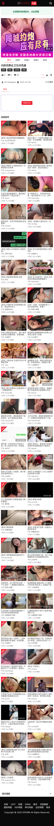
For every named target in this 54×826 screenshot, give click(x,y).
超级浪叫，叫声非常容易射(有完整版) (13, 222)
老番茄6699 (9, 309)
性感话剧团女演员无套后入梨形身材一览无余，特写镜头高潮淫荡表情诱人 (40, 696)
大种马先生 (8, 254)
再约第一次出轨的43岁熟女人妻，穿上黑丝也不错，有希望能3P (13, 446)
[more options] (50, 794)
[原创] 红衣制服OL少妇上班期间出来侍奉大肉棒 (40, 473)
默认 (9, 60)
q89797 (7, 448)
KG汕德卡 (34, 337)
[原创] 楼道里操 (7, 527)
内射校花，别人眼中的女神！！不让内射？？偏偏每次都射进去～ (13, 585)
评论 (5, 89)
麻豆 (35, 804)
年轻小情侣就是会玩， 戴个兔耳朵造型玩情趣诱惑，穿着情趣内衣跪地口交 (13, 334)
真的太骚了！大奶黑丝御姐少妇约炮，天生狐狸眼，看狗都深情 (40, 139)
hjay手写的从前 (10, 140)
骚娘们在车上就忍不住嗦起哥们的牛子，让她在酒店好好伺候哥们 (13, 724)
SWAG (28, 804)
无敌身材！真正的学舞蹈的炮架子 (40, 723)
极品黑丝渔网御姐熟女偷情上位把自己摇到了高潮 (40, 333)
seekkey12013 (10, 780)
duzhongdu (35, 198)
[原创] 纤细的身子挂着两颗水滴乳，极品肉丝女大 (13, 306)
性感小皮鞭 (35, 309)
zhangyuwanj (9, 170)
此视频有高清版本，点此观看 (26, 11)
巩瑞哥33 (34, 254)
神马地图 (29, 807)
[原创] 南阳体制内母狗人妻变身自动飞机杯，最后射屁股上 (40, 167)
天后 (6, 280)
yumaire (34, 669)
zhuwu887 (35, 726)
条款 (6, 804)
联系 (48, 807)
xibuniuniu (34, 476)
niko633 (8, 226)
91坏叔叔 (34, 643)
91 (26, 3)
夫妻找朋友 (8, 530)
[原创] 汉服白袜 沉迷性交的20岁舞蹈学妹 (13, 361)
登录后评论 (27, 103)
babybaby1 (35, 281)
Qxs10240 (8, 558)
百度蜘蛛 (44, 804)
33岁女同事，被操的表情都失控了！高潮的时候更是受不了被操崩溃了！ (40, 418)
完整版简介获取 (10, 615)
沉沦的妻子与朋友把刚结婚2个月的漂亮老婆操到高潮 (13, 612)
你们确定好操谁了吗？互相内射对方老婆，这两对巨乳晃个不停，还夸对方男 (40, 640)
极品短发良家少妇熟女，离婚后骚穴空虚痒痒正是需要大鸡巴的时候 (40, 390)
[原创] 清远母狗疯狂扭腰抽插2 (13, 138)
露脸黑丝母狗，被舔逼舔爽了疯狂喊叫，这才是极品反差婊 (13, 417)
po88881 (8, 476)
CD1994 (34, 224)
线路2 (27, 60)
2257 (13, 804)
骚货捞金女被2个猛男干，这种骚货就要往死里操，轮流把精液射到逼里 (13, 640)
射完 (3, 70)
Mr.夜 (6, 754)
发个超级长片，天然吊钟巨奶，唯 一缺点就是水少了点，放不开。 (40, 196)
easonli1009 (9, 421)
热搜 (20, 804)
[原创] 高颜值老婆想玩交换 (11, 277)
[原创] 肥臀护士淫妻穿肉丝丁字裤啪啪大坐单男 (13, 167)
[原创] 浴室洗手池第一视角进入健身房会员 (40, 528)
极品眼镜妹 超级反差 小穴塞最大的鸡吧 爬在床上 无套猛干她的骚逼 (39, 585)
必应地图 (40, 807)
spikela (33, 170)
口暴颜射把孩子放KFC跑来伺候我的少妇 (40, 612)
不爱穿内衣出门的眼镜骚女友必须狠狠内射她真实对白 (13, 695)
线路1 (17, 60)
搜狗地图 (8, 807)
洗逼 (23, 70)
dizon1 (7, 198)
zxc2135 (34, 502)
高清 (45, 60)
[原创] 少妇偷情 (7, 778)
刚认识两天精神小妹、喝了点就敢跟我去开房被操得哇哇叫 (40, 556)
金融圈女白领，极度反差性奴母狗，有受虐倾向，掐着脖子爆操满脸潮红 (40, 362)
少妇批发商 (35, 587)
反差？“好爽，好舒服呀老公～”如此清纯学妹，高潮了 (40, 306)
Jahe (6, 365)
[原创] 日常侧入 (34, 666)
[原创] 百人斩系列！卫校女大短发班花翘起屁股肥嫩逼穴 (40, 278)
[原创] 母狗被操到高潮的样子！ (13, 555)
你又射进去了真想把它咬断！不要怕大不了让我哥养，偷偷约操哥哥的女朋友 (13, 668)
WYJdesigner (10, 82)
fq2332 (33, 142)
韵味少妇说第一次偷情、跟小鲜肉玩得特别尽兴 (13, 473)
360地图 (18, 807)
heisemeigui (9, 671)
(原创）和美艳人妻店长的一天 (39, 221)
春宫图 (7, 504)
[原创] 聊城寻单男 (35, 499)
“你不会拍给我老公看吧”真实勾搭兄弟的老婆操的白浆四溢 (40, 751)
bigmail (33, 448)
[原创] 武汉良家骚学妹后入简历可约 (40, 250)
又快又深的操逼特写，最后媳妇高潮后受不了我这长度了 (13, 194)
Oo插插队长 (35, 365)
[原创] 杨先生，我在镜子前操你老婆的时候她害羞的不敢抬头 (40, 445)
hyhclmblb (8, 393)
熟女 (9, 70)
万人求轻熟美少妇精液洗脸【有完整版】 (13, 500)
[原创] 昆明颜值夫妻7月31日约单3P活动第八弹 (13, 751)
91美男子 (8, 337)
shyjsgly (8, 726)
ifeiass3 (34, 699)
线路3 (36, 60)
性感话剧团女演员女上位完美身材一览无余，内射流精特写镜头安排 (40, 779)
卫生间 (17, 70)
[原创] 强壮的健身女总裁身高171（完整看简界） (13, 389)
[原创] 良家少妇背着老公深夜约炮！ (13, 250)
